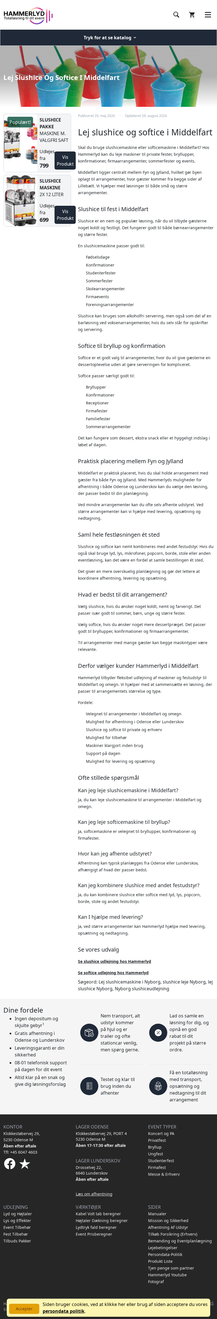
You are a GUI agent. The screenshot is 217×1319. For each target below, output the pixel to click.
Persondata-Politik (165, 1254)
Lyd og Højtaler (17, 1213)
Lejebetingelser (162, 1247)
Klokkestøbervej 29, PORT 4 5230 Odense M (101, 1136)
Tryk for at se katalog (107, 37)
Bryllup (155, 1147)
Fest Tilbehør (15, 1234)
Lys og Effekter (17, 1220)
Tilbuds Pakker (17, 1241)
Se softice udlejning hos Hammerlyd (113, 972)
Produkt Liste (160, 1261)
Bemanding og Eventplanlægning (180, 1241)
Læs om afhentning (94, 1194)
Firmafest (157, 1167)
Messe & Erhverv (164, 1174)
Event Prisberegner (94, 1234)
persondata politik (63, 1311)
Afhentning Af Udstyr (168, 1227)
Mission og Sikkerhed (168, 1220)
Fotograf (156, 1281)
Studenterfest (161, 1160)
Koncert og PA (161, 1133)
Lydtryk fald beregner (96, 1227)
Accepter (24, 1308)
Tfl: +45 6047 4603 (20, 1152)
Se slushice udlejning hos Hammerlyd (114, 961)
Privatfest (157, 1140)
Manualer (157, 1213)
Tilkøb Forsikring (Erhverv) (172, 1234)
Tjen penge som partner (171, 1268)
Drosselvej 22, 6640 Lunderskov (92, 1170)
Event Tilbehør (17, 1227)
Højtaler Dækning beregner (102, 1220)
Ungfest (155, 1153)
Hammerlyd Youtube (167, 1274)
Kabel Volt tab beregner (98, 1213)
